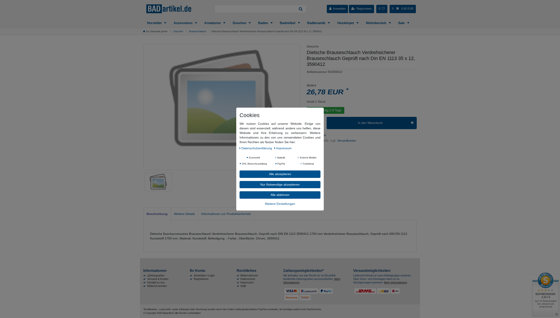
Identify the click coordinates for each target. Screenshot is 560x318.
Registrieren (201, 279)
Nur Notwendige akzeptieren (280, 184)
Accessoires (183, 23)
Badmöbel (288, 23)
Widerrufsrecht (249, 275)
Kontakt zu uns (156, 282)
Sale (402, 23)
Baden (263, 23)
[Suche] (300, 9)
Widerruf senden (157, 286)
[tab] (157, 213)
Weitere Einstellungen (280, 203)
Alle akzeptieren (280, 174)
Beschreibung (157, 214)
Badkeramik (316, 23)
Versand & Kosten (157, 279)
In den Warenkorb (370, 123)
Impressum (247, 282)
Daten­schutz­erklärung (257, 148)
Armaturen (213, 23)
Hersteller (155, 23)
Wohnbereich (376, 23)
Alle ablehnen (280, 194)
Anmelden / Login (204, 275)
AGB (243, 286)
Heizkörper (346, 23)
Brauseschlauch (197, 31)
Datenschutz (247, 279)
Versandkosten (346, 140)
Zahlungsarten (155, 275)
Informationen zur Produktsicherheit (226, 214)
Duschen (240, 23)
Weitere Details (184, 214)
